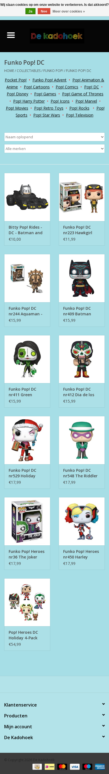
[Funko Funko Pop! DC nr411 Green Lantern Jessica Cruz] (27, 359)
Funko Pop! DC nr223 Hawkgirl (77, 229)
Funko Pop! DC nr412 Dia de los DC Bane (78, 392)
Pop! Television (79, 115)
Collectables (29, 70)
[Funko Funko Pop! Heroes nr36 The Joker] (27, 521)
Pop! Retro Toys (48, 108)
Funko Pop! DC (78, 70)
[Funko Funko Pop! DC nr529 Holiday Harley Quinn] (27, 440)
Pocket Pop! (16, 80)
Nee (44, 11)
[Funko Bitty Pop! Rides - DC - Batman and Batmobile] (27, 197)
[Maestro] (86, 766)
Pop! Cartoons (37, 87)
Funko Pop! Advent (49, 80)
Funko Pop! (53, 70)
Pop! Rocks (79, 108)
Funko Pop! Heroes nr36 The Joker (26, 554)
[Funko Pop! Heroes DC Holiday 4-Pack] (27, 602)
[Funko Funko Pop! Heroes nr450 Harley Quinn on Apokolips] (82, 521)
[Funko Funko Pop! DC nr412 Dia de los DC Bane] (82, 359)
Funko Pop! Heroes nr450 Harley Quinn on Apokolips (81, 554)
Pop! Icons (60, 101)
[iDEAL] (49, 766)
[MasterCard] (61, 766)
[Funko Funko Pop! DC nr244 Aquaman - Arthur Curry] (27, 278)
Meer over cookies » (69, 11)
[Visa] (74, 766)
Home (9, 70)
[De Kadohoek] (65, 35)
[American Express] (99, 766)
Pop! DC (91, 87)
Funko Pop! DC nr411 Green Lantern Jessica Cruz (23, 392)
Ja (30, 11)
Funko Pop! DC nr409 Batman (77, 311)
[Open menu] (11, 34)
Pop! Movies (17, 108)
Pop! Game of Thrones (82, 93)
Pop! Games (45, 93)
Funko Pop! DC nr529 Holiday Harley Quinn (22, 473)
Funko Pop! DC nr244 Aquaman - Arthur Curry (25, 311)
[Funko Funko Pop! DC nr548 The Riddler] (82, 440)
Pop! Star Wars (46, 115)
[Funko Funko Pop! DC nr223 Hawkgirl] (82, 197)
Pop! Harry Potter (29, 101)
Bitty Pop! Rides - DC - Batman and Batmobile (25, 230)
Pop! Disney (17, 93)
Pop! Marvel (86, 101)
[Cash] (36, 766)
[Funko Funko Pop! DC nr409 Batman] (82, 278)
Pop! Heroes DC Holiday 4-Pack (23, 635)
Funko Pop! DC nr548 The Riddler (80, 473)
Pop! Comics (67, 87)
